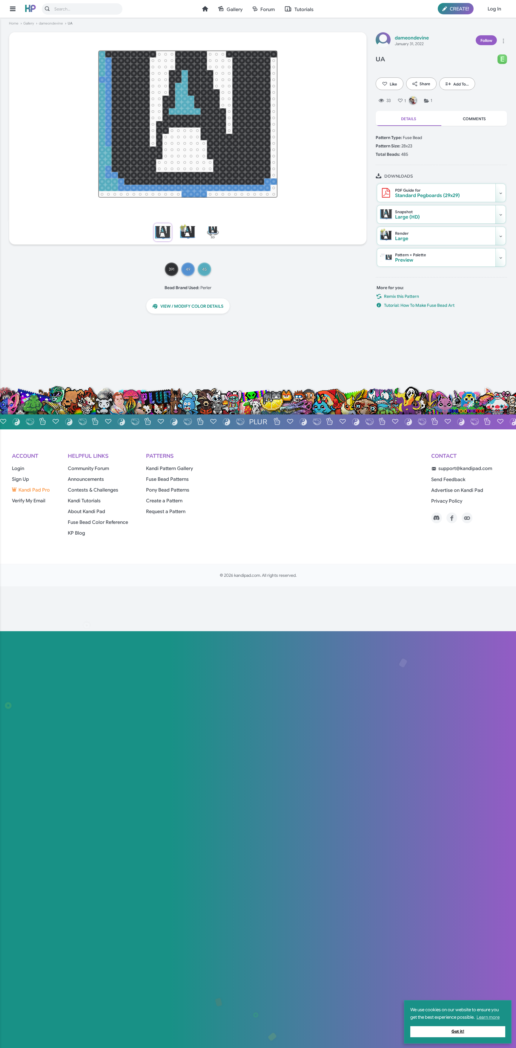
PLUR (258, 421)
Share (425, 83)
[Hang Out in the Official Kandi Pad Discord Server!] (436, 517)
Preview (410, 257)
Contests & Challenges (93, 490)
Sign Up (20, 479)
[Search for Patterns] (47, 8)
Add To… (461, 83)
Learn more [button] (488, 1017)
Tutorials (304, 10)
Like (393, 83)
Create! (459, 9)
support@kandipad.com (465, 469)
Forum (267, 10)
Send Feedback (448, 480)
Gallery (234, 10)
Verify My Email (28, 501)
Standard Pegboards (427, 193)
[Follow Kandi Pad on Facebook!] (451, 517)
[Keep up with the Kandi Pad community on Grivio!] (467, 517)
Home (205, 9)
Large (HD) (407, 214)
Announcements (86, 479)
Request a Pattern (165, 512)
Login (18, 469)
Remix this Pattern (401, 296)
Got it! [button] (458, 1031)
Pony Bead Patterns (167, 490)
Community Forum (88, 469)
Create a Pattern (164, 501)
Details (408, 118)
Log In (494, 9)
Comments (474, 118)
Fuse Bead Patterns (167, 479)
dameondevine (51, 23)
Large (401, 236)
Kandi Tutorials (84, 501)
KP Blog (76, 533)
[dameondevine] (383, 40)
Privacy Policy (446, 501)
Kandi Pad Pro (34, 490)
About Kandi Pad (86, 512)
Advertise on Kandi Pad (457, 490)
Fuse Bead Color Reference (98, 522)
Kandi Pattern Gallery (169, 469)
